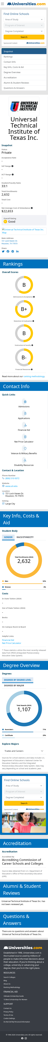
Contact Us (8, 1008)
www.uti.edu (11, 486)
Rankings (8, 56)
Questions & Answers (14, 88)
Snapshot (8, 51)
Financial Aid (8, 640)
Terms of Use (8, 1015)
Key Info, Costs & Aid (14, 67)
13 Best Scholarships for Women (15, 999)
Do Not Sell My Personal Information (17, 1022)
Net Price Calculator (11, 643)
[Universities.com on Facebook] (22, 1038)
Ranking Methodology (12, 987)
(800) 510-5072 (12, 478)
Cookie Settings (9, 1018)
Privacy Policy (8, 1012)
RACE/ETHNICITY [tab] (25, 537)
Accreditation (10, 77)
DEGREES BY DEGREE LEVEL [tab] (17, 679)
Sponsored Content (10, 43)
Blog (5, 980)
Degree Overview (12, 72)
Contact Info (10, 61)
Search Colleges (9, 977)
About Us (7, 984)
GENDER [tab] (8, 537)
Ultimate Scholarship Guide (14, 996)
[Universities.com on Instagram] (26, 1038)
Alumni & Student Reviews (16, 82)
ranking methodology (33, 376)
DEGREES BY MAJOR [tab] (14, 685)
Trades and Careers (14, 751)
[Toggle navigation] (2, 4)
